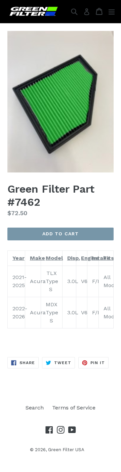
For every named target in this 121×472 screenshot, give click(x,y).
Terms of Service (73, 407)
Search (35, 407)
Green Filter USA (66, 449)
